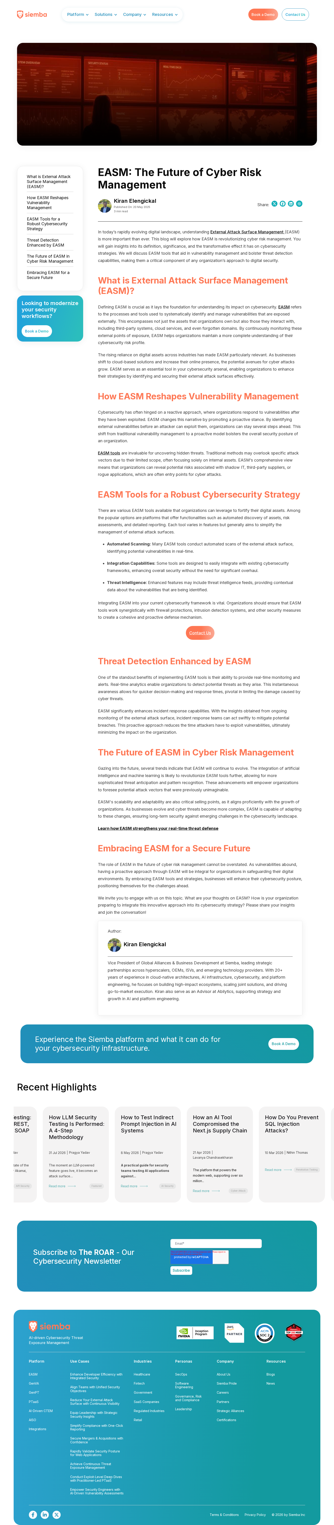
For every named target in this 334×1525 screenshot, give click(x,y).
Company (132, 14)
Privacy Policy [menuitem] (255, 1515)
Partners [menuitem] (223, 1402)
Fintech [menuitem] (139, 1383)
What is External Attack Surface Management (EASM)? (49, 181)
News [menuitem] (271, 1383)
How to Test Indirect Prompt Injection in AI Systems (58, 1124)
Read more (38, 1186)
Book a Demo (263, 14)
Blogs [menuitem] (271, 1374)
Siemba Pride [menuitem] (227, 1383)
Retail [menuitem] (138, 1420)
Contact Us (200, 633)
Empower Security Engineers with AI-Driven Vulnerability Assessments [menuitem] (97, 1491)
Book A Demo (284, 1043)
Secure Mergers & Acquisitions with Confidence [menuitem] (96, 1440)
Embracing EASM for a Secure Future (48, 275)
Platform (75, 14)
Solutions (103, 14)
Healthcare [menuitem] (142, 1374)
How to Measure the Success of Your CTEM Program (273, 1124)
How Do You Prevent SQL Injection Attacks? (201, 1124)
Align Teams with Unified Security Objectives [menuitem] (95, 1389)
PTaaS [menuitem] (34, 1402)
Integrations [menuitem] (37, 1429)
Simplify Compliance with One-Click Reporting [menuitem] (96, 1427)
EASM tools (109, 453)
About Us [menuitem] (223, 1374)
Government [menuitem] (143, 1392)
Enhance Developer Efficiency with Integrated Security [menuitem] (96, 1376)
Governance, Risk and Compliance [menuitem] (188, 1398)
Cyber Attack (147, 1190)
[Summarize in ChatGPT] (299, 204)
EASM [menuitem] (33, 1374)
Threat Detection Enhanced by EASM (45, 242)
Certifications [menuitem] (226, 1420)
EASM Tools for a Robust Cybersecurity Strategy (47, 224)
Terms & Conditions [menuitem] (224, 1515)
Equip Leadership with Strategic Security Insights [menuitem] (93, 1414)
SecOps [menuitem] (181, 1374)
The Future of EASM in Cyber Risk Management (50, 259)
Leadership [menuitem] (183, 1409)
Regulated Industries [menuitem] (149, 1411)
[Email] (291, 205)
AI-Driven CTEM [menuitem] (41, 1411)
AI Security (77, 1186)
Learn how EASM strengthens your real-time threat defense (158, 828)
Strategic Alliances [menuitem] (230, 1411)
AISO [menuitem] (32, 1420)
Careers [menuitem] (223, 1392)
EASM (284, 307)
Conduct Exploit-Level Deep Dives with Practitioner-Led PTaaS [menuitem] (96, 1478)
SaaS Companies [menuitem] (146, 1402)
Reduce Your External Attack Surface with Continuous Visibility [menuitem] (95, 1401)
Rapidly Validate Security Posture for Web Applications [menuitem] (95, 1453)
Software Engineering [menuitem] (184, 1385)
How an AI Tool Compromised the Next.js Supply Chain (129, 1124)
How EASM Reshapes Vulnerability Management (47, 202)
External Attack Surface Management (247, 232)
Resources (162, 14)
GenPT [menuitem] (34, 1392)
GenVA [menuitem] (34, 1383)
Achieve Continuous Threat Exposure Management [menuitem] (90, 1465)
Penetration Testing (216, 1169)
